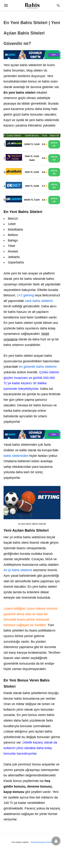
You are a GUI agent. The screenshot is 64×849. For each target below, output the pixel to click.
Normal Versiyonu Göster (42, 842)
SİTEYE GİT (54, 144)
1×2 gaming (25, 295)
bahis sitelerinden (16, 456)
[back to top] (56, 840)
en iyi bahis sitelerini (18, 570)
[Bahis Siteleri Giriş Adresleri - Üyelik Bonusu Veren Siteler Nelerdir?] (32, 6)
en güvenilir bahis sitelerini (38, 366)
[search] (58, 5)
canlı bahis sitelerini (39, 301)
